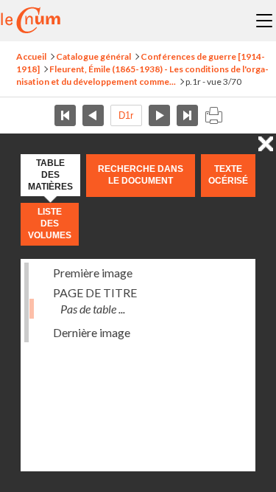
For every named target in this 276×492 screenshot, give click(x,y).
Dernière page (187, 115)
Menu (264, 20)
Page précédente (93, 115)
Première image (92, 273)
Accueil (31, 56)
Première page (65, 115)
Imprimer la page (213, 115)
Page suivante (159, 115)
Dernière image (91, 332)
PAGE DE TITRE (95, 292)
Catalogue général (93, 56)
